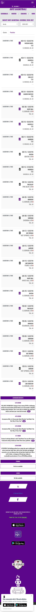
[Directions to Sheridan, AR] (32, 220)
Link (29, 411)
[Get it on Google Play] (21, 605)
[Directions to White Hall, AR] (32, 280)
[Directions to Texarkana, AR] (32, 325)
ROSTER (14, 14)
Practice (12, 32)
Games (5, 32)
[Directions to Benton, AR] (32, 156)
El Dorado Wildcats (18, 493)
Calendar (16, 6)
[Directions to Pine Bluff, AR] (32, 186)
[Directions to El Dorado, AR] (32, 111)
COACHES (24, 14)
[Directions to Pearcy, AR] (32, 265)
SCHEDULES (4, 14)
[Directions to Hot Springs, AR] (32, 235)
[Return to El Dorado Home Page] (3, 2)
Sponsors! (24, 517)
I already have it (7, 608)
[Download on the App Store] (9, 605)
